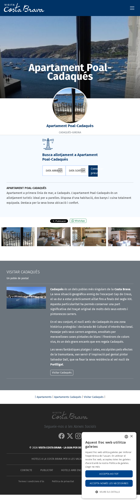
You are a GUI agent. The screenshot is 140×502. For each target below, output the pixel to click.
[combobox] (126, 436)
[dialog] (109, 465)
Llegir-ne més (92, 466)
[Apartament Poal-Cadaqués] (18, 236)
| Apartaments (43, 397)
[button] (135, 238)
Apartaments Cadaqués (67, 397)
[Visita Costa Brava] (22, 8)
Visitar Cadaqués (94, 397)
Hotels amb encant (73, 470)
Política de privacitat (63, 481)
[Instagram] (78, 437)
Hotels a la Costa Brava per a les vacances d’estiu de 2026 (69, 458)
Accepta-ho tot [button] (109, 473)
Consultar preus (94, 171)
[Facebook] (62, 437)
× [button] (131, 436)
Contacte (26, 470)
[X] (70, 437)
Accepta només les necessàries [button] (109, 483)
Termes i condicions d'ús (31, 481)
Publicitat (46, 470)
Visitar (23, 271)
